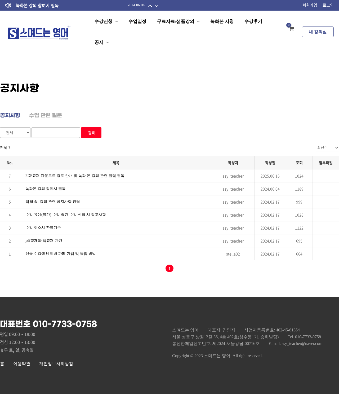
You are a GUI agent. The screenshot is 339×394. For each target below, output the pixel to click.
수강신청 (104, 21)
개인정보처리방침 (56, 363)
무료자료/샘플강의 (175, 21)
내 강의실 (318, 31)
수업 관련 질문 (45, 115)
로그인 (328, 5)
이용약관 (21, 363)
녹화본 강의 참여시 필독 (37, 5)
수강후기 (253, 21)
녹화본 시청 (222, 21)
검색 (91, 132)
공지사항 (10, 115)
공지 (99, 42)
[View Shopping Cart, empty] (291, 32)
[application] (115, 21)
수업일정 (137, 21)
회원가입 (309, 5)
